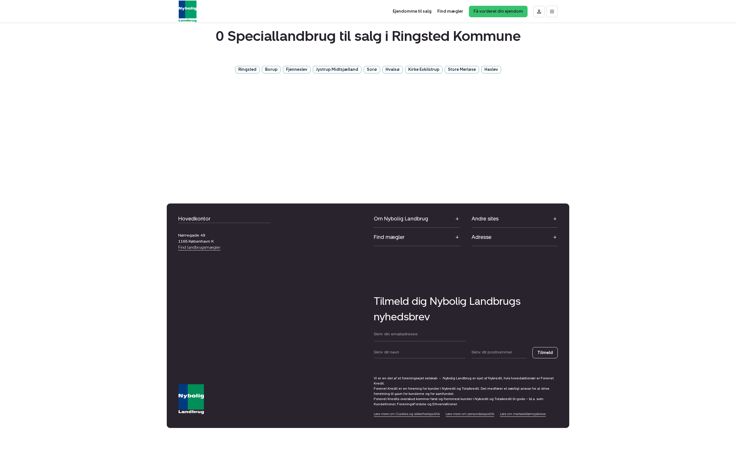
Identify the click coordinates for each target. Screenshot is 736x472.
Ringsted (247, 69)
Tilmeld (545, 352)
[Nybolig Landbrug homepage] (191, 399)
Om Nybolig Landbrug (401, 219)
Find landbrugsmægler (199, 247)
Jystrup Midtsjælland (337, 69)
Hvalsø (393, 69)
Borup (271, 69)
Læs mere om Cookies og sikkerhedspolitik (407, 414)
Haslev (491, 69)
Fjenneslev (296, 69)
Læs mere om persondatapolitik (470, 414)
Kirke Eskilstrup (423, 69)
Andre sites (485, 219)
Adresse (481, 237)
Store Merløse (462, 69)
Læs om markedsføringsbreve (523, 414)
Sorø (372, 69)
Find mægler (389, 237)
